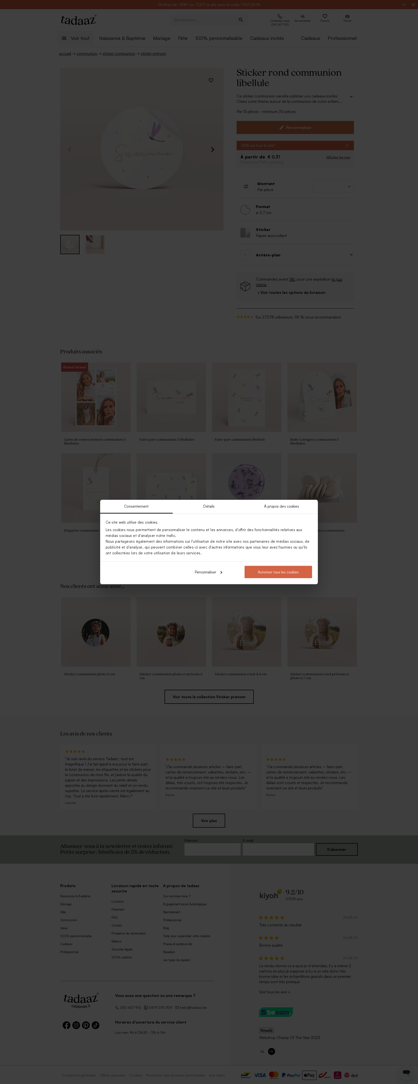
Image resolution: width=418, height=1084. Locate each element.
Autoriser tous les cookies (278, 572)
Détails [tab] (209, 506)
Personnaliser (205, 572)
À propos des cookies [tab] (281, 506)
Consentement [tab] (136, 506)
